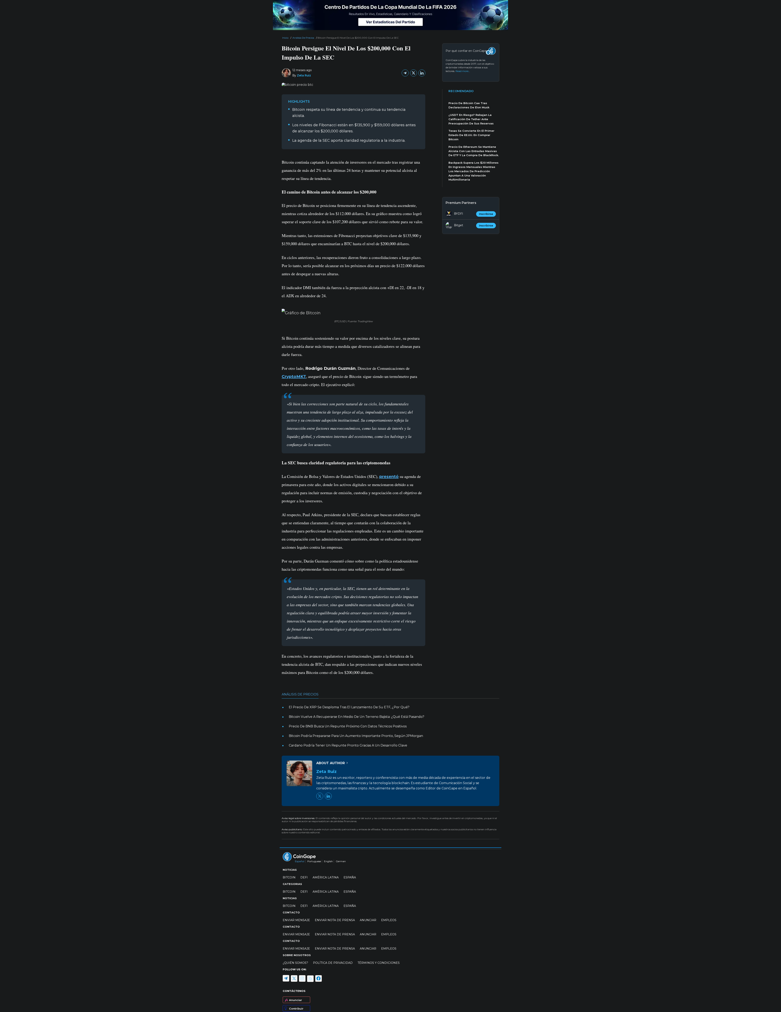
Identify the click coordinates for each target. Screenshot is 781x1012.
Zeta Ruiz (304, 75)
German (341, 861)
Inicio (285, 37)
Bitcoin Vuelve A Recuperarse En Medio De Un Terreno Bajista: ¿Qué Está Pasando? (356, 717)
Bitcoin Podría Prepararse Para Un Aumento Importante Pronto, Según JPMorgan (356, 736)
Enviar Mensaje (296, 920)
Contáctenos (294, 990)
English (328, 861)
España (350, 877)
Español (299, 861)
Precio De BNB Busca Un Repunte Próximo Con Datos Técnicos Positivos (348, 726)
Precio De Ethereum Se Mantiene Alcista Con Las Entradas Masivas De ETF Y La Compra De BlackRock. (473, 151)
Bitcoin (289, 877)
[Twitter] (413, 73)
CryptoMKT (294, 376)
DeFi (304, 877)
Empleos (388, 920)
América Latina (326, 877)
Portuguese (314, 861)
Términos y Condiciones (379, 963)
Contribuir (296, 1008)
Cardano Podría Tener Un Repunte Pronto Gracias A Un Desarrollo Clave (348, 745)
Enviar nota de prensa (335, 920)
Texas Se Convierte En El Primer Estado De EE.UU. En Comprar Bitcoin (471, 135)
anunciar (368, 920)
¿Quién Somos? (295, 963)
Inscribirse (486, 213)
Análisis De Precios (303, 37)
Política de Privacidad (333, 963)
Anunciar (295, 999)
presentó (389, 476)
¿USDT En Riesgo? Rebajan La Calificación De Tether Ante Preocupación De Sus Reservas (471, 119)
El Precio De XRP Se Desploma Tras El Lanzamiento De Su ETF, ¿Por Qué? (349, 707)
